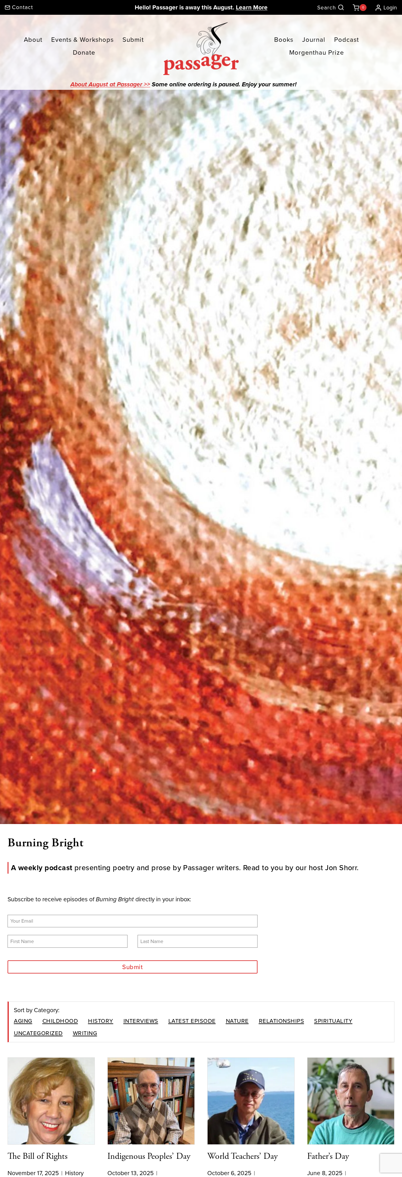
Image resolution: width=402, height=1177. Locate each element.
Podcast (346, 39)
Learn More (252, 7)
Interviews (140, 1020)
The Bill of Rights (38, 1156)
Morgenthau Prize (316, 52)
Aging (23, 1020)
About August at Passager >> (110, 85)
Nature (237, 1020)
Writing (85, 1033)
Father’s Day (328, 1156)
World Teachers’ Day (242, 1156)
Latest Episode (192, 1020)
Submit (133, 39)
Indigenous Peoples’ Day (148, 1156)
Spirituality (333, 1020)
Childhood (60, 1020)
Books (283, 39)
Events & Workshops (82, 39)
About (33, 39)
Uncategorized (38, 1033)
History (100, 1020)
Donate (84, 52)
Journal (313, 39)
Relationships (281, 1020)
